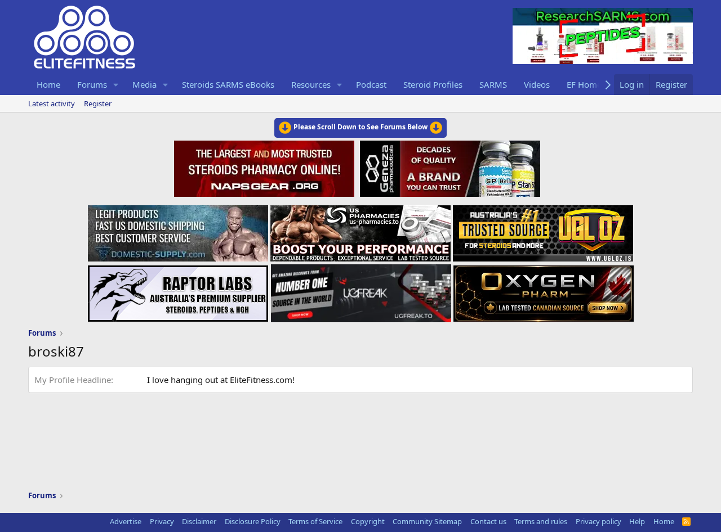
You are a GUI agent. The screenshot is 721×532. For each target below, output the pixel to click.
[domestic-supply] (178, 230)
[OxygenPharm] (543, 290)
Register (98, 103)
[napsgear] (265, 167)
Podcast (371, 84)
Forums (92, 84)
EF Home (584, 84)
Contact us (488, 521)
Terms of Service (315, 521)
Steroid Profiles (432, 84)
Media (144, 84)
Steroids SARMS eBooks (228, 84)
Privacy (162, 521)
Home (48, 84)
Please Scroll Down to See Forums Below (360, 127)
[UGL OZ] (543, 230)
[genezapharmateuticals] (448, 167)
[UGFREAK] (361, 290)
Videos (537, 84)
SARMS (493, 84)
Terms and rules (540, 521)
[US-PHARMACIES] (360, 230)
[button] (116, 84)
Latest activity (51, 103)
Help (637, 521)
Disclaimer (199, 521)
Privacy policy (598, 521)
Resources (311, 84)
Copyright (368, 521)
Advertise (125, 521)
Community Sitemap (427, 521)
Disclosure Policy (253, 521)
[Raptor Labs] (178, 290)
